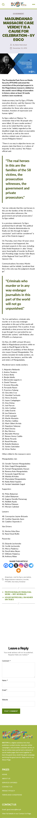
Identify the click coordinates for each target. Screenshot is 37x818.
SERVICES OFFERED (9, 782)
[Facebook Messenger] (11, 565)
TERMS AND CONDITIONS (12, 795)
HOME (4, 774)
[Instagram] (21, 565)
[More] (18, 570)
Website (5, 700)
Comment (6, 661)
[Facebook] (6, 565)
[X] (16, 565)
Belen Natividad (21, 45)
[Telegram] (31, 565)
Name (5, 680)
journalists (27, 577)
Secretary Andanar (18, 582)
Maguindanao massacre (14, 579)
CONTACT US (7, 787)
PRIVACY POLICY (8, 791)
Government (18, 13)
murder (25, 579)
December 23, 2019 (20, 48)
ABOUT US (6, 778)
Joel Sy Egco (18, 577)
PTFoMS (8, 582)
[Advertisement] (18, 627)
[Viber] (26, 565)
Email (4, 690)
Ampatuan (8, 577)
